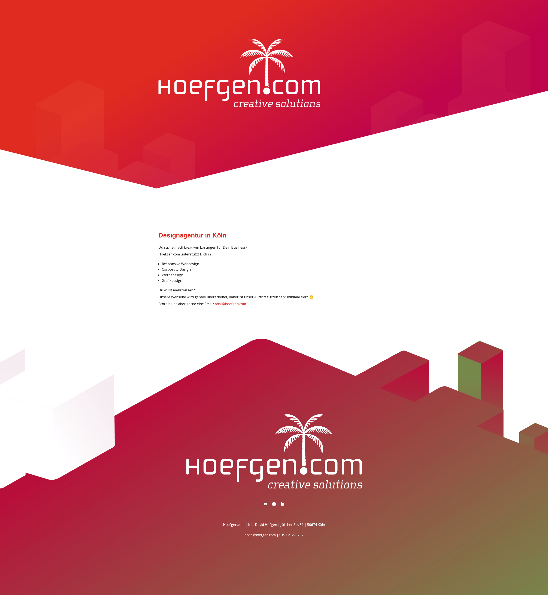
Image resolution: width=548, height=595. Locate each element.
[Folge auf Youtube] (265, 504)
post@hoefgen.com (230, 303)
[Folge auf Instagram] (274, 504)
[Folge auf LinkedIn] (282, 504)
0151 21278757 (291, 535)
